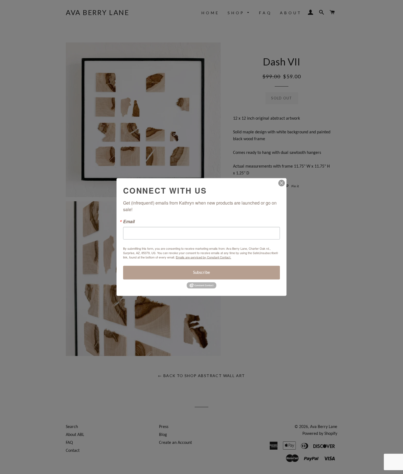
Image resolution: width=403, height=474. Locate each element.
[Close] (281, 183)
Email (129, 221)
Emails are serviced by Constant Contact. (203, 257)
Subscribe (201, 272)
